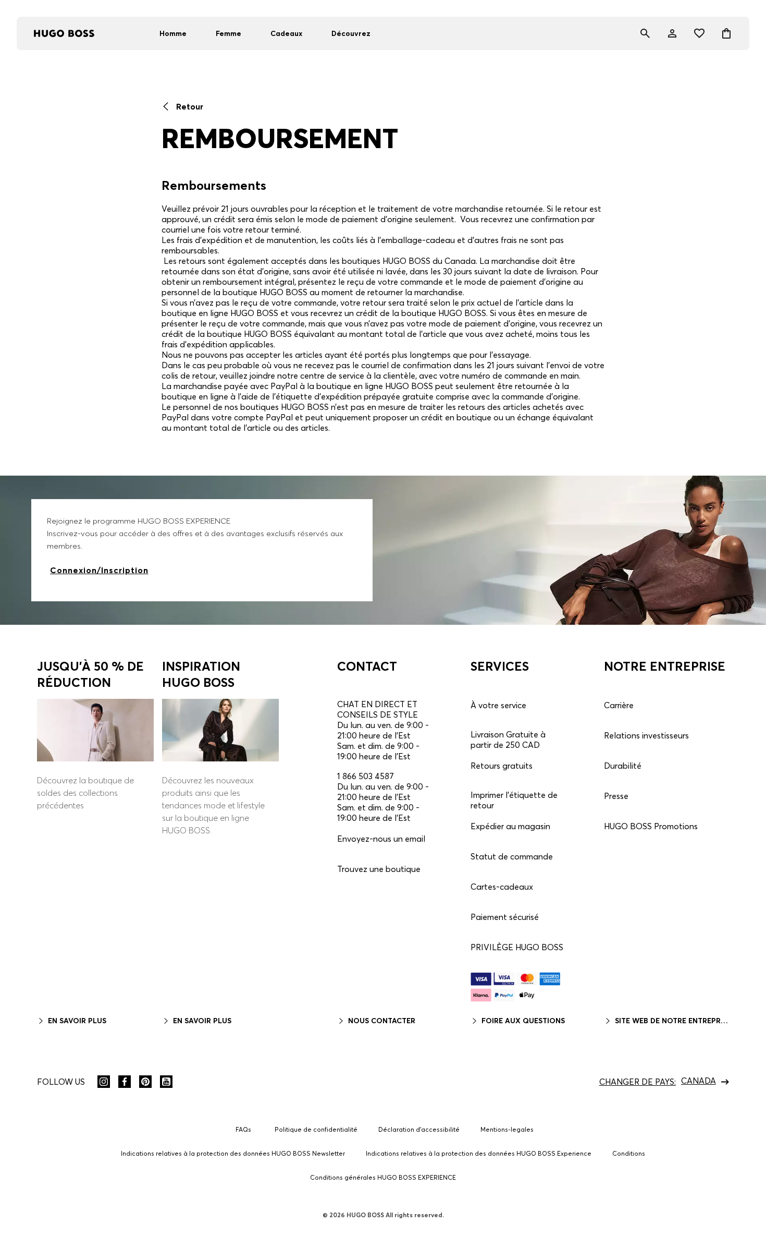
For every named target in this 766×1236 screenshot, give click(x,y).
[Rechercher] (645, 33)
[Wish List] (699, 33)
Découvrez (350, 33)
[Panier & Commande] (726, 33)
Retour (188, 106)
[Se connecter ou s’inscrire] (672, 33)
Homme (173, 33)
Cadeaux (286, 33)
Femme (228, 33)
